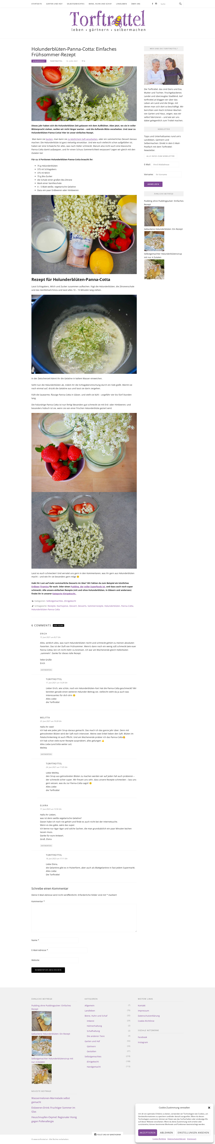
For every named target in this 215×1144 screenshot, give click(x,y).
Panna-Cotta (127, 606)
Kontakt (141, 1005)
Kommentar (38, 901)
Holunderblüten (112, 606)
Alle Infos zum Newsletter (161, 156)
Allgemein (89, 1005)
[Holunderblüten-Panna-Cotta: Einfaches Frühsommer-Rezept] (84, 93)
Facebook (142, 1037)
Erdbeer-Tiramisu (40, 586)
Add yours (58, 625)
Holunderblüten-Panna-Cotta (45, 609)
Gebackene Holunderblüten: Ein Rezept (163, 229)
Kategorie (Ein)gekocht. (64, 593)
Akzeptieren (147, 1132)
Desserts (82, 606)
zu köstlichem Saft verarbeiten (83, 139)
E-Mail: (147, 164)
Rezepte (52, 606)
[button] (209, 1107)
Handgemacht (94, 1066)
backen (49, 139)
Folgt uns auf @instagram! (109, 1134)
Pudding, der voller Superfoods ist (88, 586)
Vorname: (148, 174)
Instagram (143, 1042)
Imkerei (90, 1020)
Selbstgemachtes (75, 4)
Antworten (46, 670)
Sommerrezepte (95, 606)
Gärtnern (91, 1046)
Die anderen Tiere (96, 1036)
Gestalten (91, 1051)
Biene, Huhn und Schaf (100, 4)
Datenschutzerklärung (176, 1139)
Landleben (121, 4)
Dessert (73, 606)
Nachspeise (62, 606)
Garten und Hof (54, 4)
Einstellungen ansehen (193, 1132)
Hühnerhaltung (94, 1025)
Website (35, 960)
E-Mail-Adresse (39, 950)
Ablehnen (166, 1132)
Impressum (191, 1139)
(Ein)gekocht (39, 61)
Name (35, 940)
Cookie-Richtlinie (159, 1139)
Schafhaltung (93, 1031)
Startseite (36, 4)
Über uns (135, 4)
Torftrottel (56, 61)
